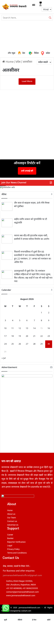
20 (27, 336)
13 (27, 328)
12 (20, 328)
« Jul (4, 358)
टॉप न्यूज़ (11, 53)
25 (12, 344)
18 (12, 336)
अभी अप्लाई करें (27, 171)
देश (20, 53)
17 (5, 336)
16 (49, 328)
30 (49, 344)
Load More (27, 81)
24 (5, 344)
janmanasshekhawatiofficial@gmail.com (22, 575)
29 (41, 344)
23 (49, 336)
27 (27, 344)
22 (41, 336)
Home (9, 62)
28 (34, 344)
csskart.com (26, 611)
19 (20, 336)
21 (34, 336)
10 (5, 328)
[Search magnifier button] (50, 18)
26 (20, 344)
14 (34, 328)
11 (12, 328)
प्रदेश (43, 53)
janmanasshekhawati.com (29, 608)
